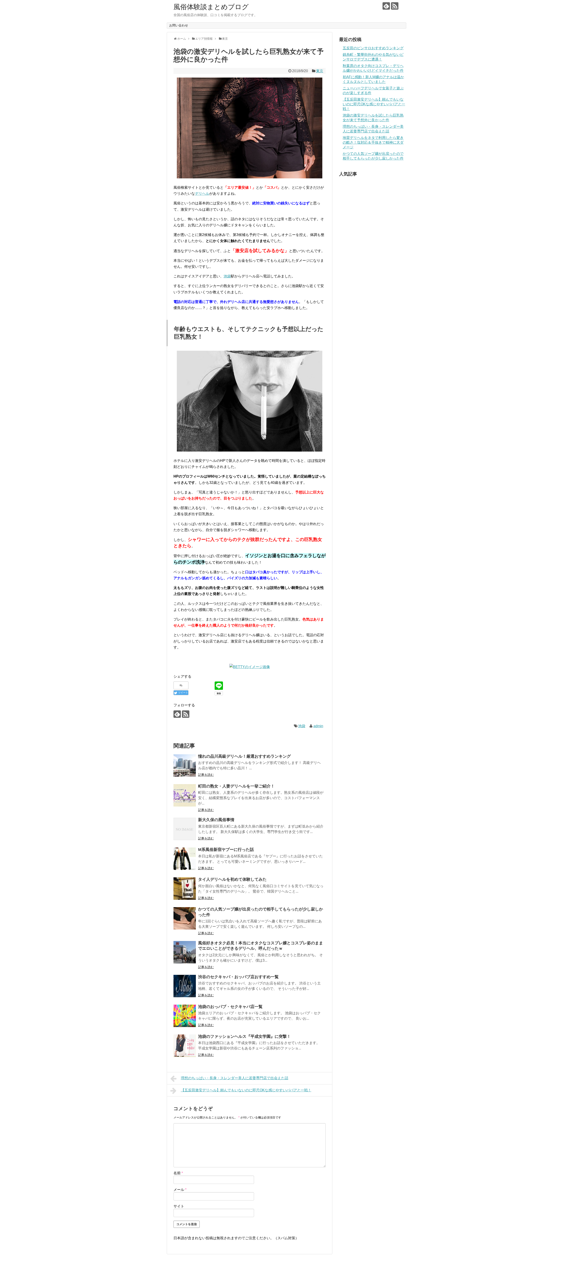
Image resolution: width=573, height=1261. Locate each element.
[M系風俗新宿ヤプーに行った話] (184, 859)
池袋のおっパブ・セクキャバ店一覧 (230, 1006)
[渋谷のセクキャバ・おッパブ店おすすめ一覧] (184, 986)
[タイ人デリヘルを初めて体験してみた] (184, 888)
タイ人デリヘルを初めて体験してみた (232, 879)
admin (318, 726)
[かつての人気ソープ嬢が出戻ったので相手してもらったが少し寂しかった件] (184, 918)
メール (179, 1190)
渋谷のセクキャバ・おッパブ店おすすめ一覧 (238, 977)
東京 (319, 71)
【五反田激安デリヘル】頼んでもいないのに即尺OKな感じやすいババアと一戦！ (246, 1090)
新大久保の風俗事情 (216, 820)
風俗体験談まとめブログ (211, 7)
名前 (178, 1173)
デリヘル (202, 193)
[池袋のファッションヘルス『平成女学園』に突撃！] (184, 1045)
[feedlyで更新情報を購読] (386, 6)
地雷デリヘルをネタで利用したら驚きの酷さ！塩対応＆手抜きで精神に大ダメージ (373, 142)
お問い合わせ (178, 25)
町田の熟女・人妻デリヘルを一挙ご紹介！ (236, 786)
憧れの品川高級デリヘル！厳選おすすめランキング (244, 756)
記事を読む (206, 774)
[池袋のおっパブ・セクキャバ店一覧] (184, 1016)
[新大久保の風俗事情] (184, 829)
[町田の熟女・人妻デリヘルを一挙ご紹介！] (184, 795)
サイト (178, 1206)
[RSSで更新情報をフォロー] (394, 6)
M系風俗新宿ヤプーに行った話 (226, 849)
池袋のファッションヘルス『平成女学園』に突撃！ (244, 1036)
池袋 (227, 276)
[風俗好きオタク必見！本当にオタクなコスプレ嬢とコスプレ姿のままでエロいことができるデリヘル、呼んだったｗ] (184, 952)
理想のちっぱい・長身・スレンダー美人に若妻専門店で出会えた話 (234, 1078)
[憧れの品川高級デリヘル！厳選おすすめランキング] (184, 765)
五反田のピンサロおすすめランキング (373, 48)
